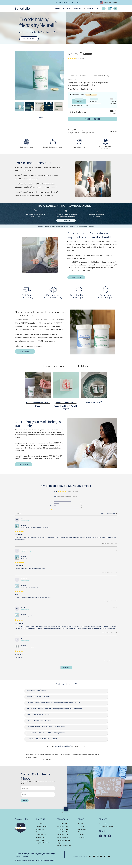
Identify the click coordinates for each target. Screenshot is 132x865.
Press (79, 832)
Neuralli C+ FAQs (62, 837)
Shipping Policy (41, 837)
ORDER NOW (76, 277)
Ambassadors (82, 829)
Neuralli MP (39, 824)
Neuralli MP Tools (62, 826)
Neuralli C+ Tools (62, 829)
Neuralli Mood (24, 558)
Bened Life (31, 860)
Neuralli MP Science (63, 824)
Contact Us (81, 837)
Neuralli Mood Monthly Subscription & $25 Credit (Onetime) (35, 527)
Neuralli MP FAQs (62, 834)
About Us (81, 824)
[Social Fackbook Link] (100, 836)
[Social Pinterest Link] (109, 836)
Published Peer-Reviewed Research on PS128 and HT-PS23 (66, 406)
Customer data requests (106, 826)
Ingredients (39, 117)
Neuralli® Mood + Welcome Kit (28, 647)
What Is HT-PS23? (94, 402)
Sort (102, 513)
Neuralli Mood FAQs (63, 840)
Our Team (81, 826)
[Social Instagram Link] (105, 836)
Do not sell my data (105, 824)
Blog (58, 843)
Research (81, 834)
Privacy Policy (38, 860)
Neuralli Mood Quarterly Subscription (29, 587)
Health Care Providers (64, 845)
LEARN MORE (82, 2)
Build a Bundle (40, 832)
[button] (58, 8)
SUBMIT (25, 800)
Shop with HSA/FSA (42, 843)
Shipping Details (113, 131)
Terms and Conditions (49, 860)
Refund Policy (40, 840)
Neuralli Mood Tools (63, 832)
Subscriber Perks (41, 834)
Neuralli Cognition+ (42, 826)
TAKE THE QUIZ (25, 351)
